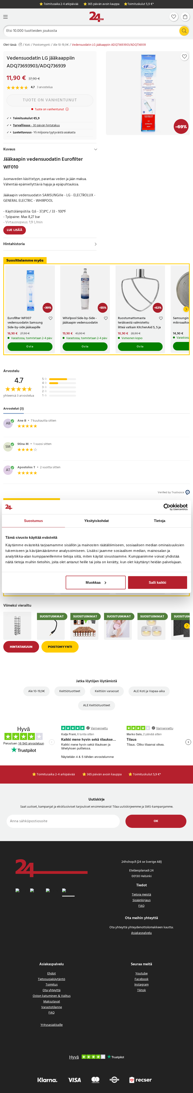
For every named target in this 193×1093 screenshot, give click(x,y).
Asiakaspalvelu (141, 933)
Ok (156, 821)
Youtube (141, 973)
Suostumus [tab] (33, 521)
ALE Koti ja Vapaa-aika (149, 691)
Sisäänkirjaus (142, 900)
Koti (27, 45)
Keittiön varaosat (107, 691)
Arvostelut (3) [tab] (13, 408)
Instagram (141, 984)
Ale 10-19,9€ (61, 45)
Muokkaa (93, 582)
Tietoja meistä (141, 894)
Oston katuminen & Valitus (52, 996)
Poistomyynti (41, 45)
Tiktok (141, 990)
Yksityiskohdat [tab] (96, 521)
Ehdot (51, 973)
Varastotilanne (51, 1007)
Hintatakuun (21, 646)
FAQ (141, 906)
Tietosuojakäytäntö (51, 979)
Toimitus (52, 984)
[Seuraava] (186, 309)
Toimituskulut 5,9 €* (141, 4)
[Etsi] (184, 31)
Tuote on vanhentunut (50, 100)
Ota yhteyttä (51, 990)
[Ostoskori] (185, 16)
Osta (29, 346)
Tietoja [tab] (159, 521)
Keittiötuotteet (69, 691)
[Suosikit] (173, 16)
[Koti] (96, 17)
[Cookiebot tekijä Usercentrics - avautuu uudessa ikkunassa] (167, 507)
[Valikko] (5, 16)
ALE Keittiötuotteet (96, 705)
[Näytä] (95, 244)
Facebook (142, 979)
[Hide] (95, 149)
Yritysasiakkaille (51, 1025)
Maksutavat (51, 1001)
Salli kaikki (157, 582)
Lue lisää (14, 230)
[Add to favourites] (184, 56)
